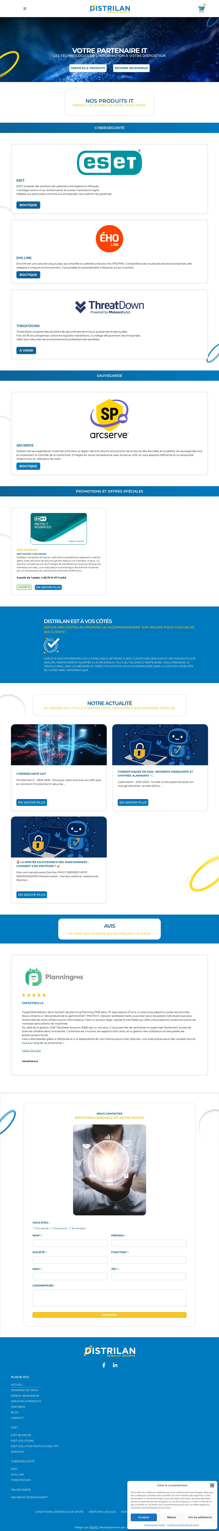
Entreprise (42, 1228)
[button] (212, 1485)
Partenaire (60, 1228)
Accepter (143, 1517)
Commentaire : (44, 1285)
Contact (17, 1418)
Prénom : (118, 1235)
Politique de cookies (154, 1525)
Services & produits (26, 1401)
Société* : (40, 1252)
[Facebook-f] (104, 1365)
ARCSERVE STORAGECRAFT (29, 1497)
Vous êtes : (41, 1222)
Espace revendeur (25, 1395)
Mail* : (37, 1269)
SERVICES (17, 1451)
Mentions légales (102, 1511)
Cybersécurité (23, 1461)
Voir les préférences (200, 1517)
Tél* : (115, 1269)
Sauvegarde (21, 1489)
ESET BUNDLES (21, 1435)
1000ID (93, 1527)
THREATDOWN (21, 1480)
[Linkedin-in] (115, 1365)
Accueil (17, 1384)
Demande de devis (24, 1390)
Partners (18, 1406)
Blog (15, 1412)
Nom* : (37, 1235)
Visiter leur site (31, 1050)
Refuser (171, 1517)
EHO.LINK (17, 1474)
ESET (14, 1427)
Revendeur (79, 1228)
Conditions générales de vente (183, 1525)
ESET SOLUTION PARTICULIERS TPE (35, 1446)
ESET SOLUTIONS (22, 1440)
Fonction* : (120, 1252)
